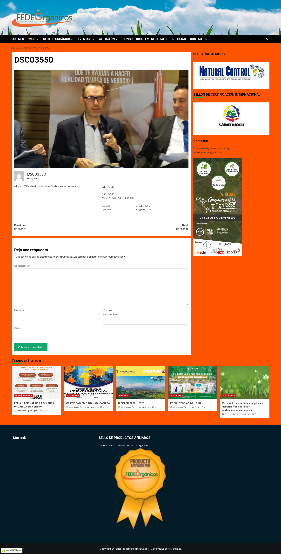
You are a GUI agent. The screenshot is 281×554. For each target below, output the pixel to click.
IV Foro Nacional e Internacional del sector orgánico (49, 186)
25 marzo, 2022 (244, 414)
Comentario (22, 265)
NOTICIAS (179, 39)
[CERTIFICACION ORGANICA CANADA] (88, 382)
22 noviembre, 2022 (90, 407)
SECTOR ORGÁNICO (56, 39)
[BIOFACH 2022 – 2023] (140, 382)
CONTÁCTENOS (201, 39)
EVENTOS (84, 39)
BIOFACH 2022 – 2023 (131, 403)
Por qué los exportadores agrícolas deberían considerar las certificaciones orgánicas (242, 407)
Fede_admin (33, 178)
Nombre (20, 310)
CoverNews (157, 548)
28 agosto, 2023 (36, 411)
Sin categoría (73, 395)
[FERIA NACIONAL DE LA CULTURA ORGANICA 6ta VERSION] (36, 382)
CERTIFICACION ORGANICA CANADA (88, 403)
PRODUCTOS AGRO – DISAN (186, 403)
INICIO (17, 395)
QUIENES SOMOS (23, 39)
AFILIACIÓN (107, 39)
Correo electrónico (110, 312)
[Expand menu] (37, 39)
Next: (182, 227)
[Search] (267, 39)
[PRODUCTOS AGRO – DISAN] (192, 382)
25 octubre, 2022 (193, 407)
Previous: (20, 227)
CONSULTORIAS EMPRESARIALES (145, 39)
